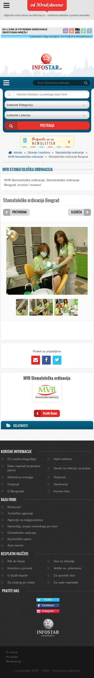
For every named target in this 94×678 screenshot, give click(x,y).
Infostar (18, 152)
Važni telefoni (63, 459)
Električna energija (20, 477)
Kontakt (12, 656)
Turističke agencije (20, 513)
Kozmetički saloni (19, 539)
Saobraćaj (61, 484)
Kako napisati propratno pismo (23, 468)
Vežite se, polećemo (67, 568)
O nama (11, 652)
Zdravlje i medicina (39, 152)
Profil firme (50, 413)
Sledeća (76, 212)
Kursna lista (62, 491)
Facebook (48, 605)
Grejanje (13, 484)
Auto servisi (15, 545)
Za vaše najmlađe (66, 582)
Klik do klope (16, 561)
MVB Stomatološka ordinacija (25, 156)
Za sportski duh (64, 575)
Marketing (13, 661)
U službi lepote (17, 575)
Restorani (14, 507)
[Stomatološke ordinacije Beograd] (46, 293)
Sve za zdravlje (64, 561)
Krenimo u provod (19, 568)
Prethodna (19, 212)
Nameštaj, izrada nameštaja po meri (32, 526)
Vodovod (60, 477)
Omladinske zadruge (21, 532)
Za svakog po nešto (21, 582)
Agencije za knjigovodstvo (25, 520)
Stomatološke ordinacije (69, 152)
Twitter (48, 599)
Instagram (48, 611)
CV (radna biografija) (21, 459)
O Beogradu (15, 491)
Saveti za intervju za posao (72, 468)
